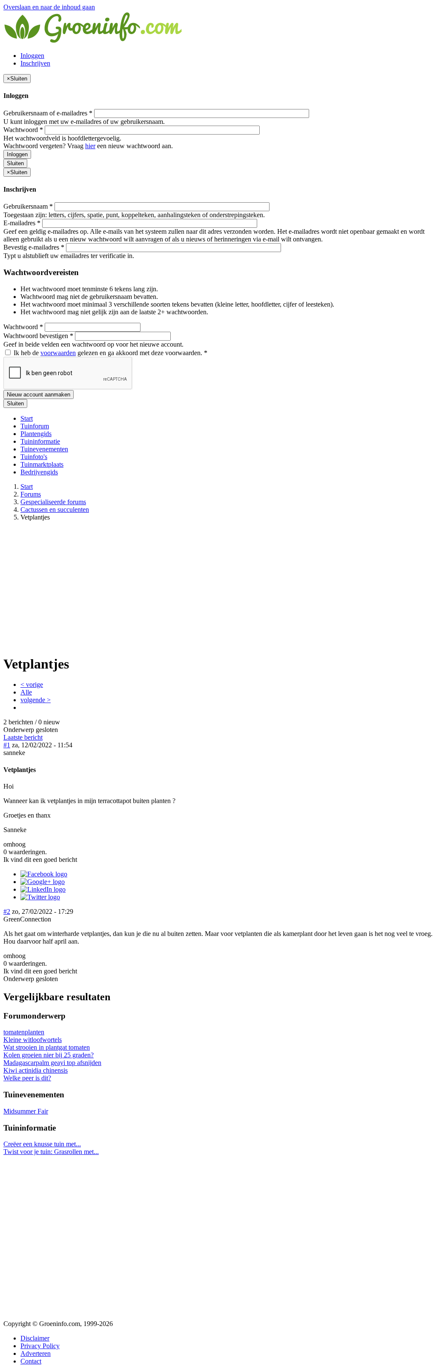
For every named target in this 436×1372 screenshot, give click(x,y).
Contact (30, 1361)
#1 (6, 745)
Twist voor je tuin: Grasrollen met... (51, 1151)
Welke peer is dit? (27, 1078)
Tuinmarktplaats (41, 464)
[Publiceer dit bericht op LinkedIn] (43, 889)
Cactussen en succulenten (54, 509)
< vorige (31, 684)
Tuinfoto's (33, 456)
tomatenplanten (23, 1032)
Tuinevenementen (44, 449)
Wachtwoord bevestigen (38, 335)
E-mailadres (21, 223)
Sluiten (15, 163)
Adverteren (35, 1353)
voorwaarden (58, 352)
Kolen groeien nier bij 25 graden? (48, 1055)
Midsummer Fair (25, 1111)
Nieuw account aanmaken (38, 394)
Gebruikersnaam (28, 206)
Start (26, 418)
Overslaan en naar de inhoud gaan (49, 7)
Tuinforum (34, 426)
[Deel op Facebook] (43, 874)
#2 (6, 911)
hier (90, 145)
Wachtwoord (23, 129)
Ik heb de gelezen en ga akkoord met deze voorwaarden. (109, 352)
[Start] (93, 41)
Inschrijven (35, 63)
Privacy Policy (40, 1345)
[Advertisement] (218, 587)
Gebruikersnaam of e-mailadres (47, 113)
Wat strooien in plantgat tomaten (46, 1047)
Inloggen (32, 55)
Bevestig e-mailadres (33, 247)
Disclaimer (34, 1338)
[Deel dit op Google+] (42, 881)
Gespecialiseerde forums (53, 501)
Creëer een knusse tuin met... (42, 1144)
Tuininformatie (40, 441)
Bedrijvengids (39, 472)
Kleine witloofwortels (32, 1039)
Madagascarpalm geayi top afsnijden (52, 1062)
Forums (30, 494)
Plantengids (36, 433)
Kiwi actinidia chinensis (35, 1070)
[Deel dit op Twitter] (40, 897)
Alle (26, 692)
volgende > (35, 699)
